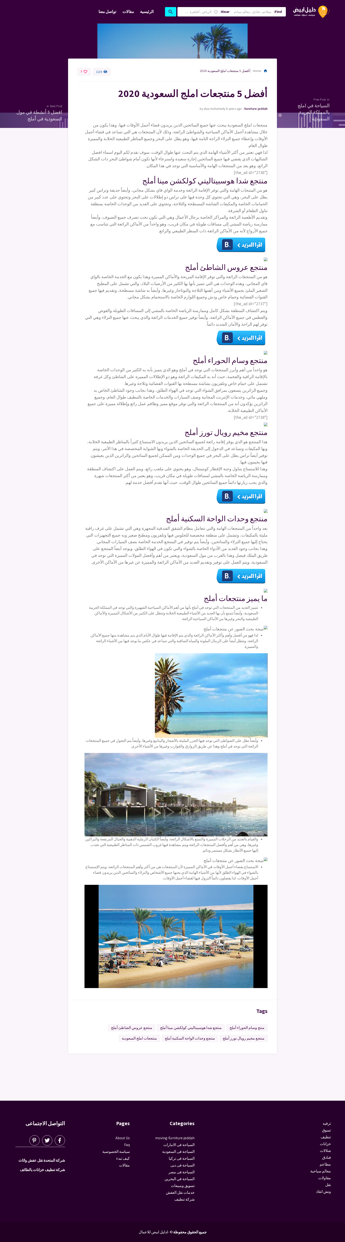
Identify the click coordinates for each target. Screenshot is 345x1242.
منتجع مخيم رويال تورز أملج (243, 1038)
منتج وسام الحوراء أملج (247, 1027)
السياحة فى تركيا (182, 1158)
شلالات (325, 1150)
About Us (122, 1137)
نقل (328, 1184)
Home (260, 71)
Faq (127, 1144)
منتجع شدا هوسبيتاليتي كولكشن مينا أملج (191, 1027)
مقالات (128, 11)
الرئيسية (147, 11)
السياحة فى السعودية (178, 1151)
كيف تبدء (123, 1158)
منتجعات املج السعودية (139, 1038)
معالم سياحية (320, 1171)
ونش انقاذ (323, 1191)
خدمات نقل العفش (180, 1192)
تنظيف (326, 1137)
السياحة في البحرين (180, 1178)
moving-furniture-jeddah (255, 109)
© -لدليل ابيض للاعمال (156, 1232)
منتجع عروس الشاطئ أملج (131, 1027)
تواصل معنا (107, 11)
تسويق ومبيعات (183, 1185)
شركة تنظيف (184, 1199)
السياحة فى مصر (182, 1172)
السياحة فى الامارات (179, 1144)
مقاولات (324, 1177)
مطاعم (325, 1164)
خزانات (325, 1143)
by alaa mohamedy (212, 109)
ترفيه (327, 1123)
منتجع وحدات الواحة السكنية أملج (190, 1038)
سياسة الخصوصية (116, 1151)
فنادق (326, 1157)
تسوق (326, 1130)
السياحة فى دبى (182, 1165)
